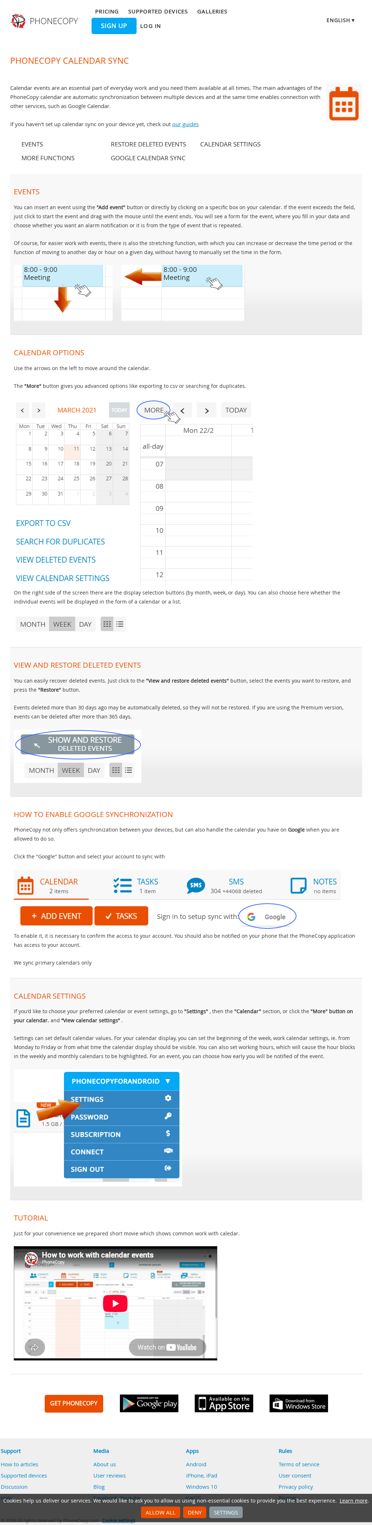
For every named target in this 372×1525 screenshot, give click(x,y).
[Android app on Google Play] (149, 1403)
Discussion (14, 1486)
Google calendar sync (148, 158)
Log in (150, 25)
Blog (99, 1486)
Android (196, 1464)
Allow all (160, 1512)
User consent (295, 1475)
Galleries (212, 11)
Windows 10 (201, 1486)
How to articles (19, 1464)
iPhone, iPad (201, 1475)
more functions (47, 158)
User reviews (109, 1475)
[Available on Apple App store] (224, 1403)
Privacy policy (296, 1486)
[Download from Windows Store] (299, 1403)
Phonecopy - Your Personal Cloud (45, 21)
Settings (226, 1512)
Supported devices (158, 11)
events (32, 144)
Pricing (106, 11)
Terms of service (299, 1464)
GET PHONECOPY (73, 1403)
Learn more (354, 1500)
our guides (185, 124)
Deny (195, 1512)
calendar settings (230, 144)
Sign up (114, 26)
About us (104, 1464)
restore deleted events (148, 144)
